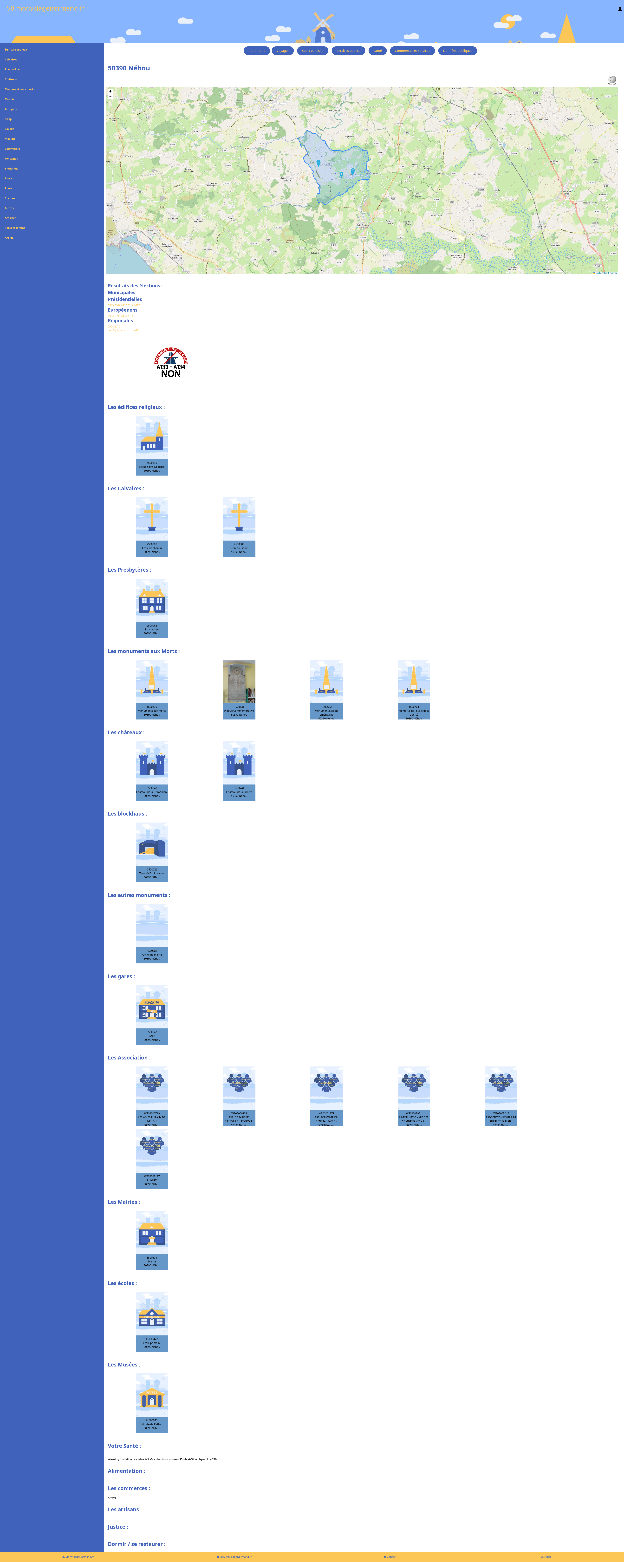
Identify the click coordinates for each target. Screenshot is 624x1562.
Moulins (10, 139)
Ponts (8, 188)
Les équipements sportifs (123, 330)
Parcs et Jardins (15, 228)
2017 (137, 305)
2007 (124, 305)
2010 (117, 326)
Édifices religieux (16, 49)
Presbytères (13, 69)
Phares (9, 178)
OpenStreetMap (610, 272)
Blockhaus (11, 168)
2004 (124, 316)
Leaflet (598, 272)
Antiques (11, 109)
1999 (117, 316)
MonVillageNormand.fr (79, 1557)
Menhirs (10, 99)
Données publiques (457, 50)
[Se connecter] (620, 8)
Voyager (283, 50)
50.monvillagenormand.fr (46, 8)
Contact (391, 1557)
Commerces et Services (412, 50)
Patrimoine (257, 50)
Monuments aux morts (20, 89)
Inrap (8, 119)
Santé (377, 50)
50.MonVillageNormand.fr (235, 1557)
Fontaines (11, 158)
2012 (130, 305)
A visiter (10, 218)
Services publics (348, 50)
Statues (10, 198)
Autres (9, 208)
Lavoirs (9, 129)
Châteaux (11, 79)
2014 (130, 316)
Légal (547, 1557)
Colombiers (12, 148)
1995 (111, 305)
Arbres (9, 238)
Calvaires (11, 59)
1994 (111, 316)
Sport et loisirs (313, 50)
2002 (117, 305)
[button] (341, 175)
